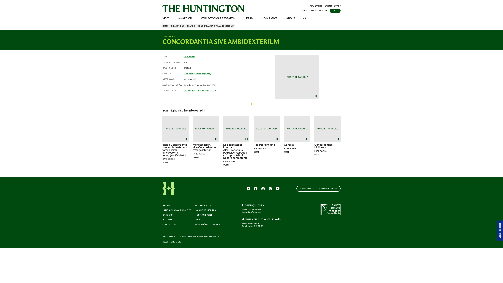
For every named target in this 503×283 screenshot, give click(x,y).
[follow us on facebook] (256, 189)
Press (198, 220)
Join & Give (269, 18)
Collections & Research (218, 18)
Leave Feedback (500, 230)
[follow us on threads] (263, 189)
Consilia (289, 144)
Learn (249, 18)
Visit (165, 18)
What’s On (185, 18)
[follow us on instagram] (270, 189)
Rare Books (189, 56)
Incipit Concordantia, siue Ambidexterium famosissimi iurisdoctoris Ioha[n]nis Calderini (175, 150)
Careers (167, 215)
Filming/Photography (208, 224)
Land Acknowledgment (176, 210)
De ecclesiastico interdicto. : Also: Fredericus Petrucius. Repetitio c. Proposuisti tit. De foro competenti (235, 151)
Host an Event (203, 215)
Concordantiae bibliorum (323, 146)
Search (191, 26)
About (290, 18)
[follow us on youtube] (278, 189)
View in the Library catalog (198, 91)
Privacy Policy (169, 237)
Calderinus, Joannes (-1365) (197, 73)
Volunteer (168, 220)
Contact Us (169, 224)
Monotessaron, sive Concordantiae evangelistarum (204, 147)
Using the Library (205, 210)
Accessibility (203, 206)
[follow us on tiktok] (248, 189)
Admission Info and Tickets (261, 219)
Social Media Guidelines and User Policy (199, 237)
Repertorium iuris (264, 144)
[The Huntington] (203, 8)
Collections (177, 26)
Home (165, 26)
